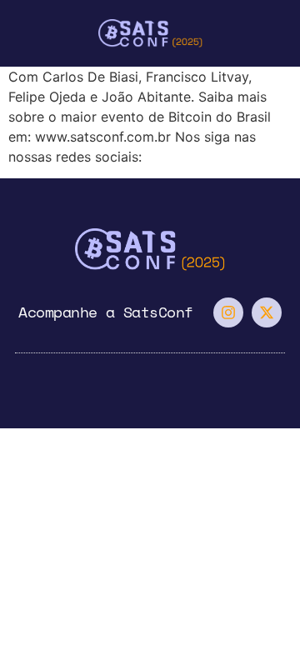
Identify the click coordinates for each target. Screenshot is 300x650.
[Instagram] (228, 313)
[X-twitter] (267, 313)
